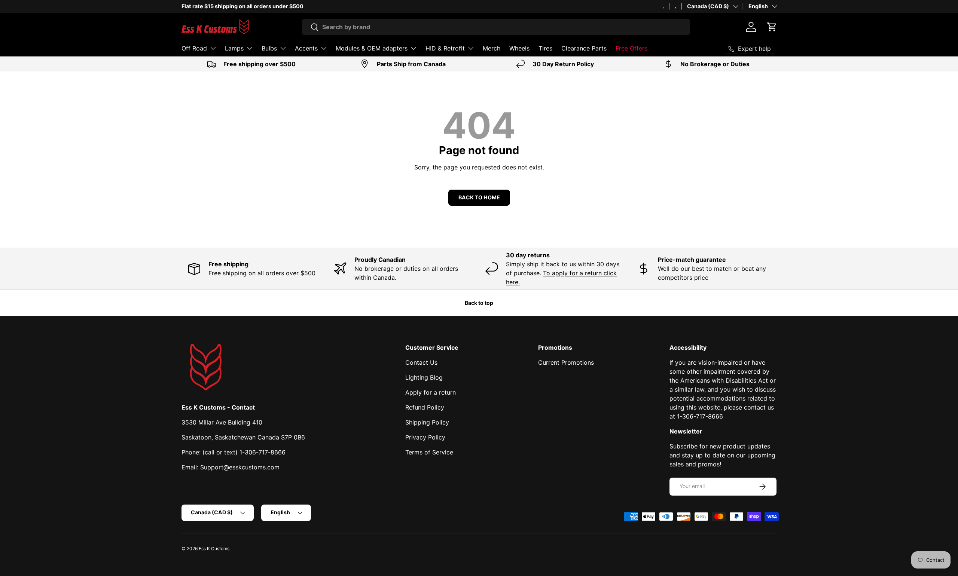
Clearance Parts (584, 48)
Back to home (479, 197)
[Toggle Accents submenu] (323, 48)
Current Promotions (566, 362)
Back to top (479, 303)
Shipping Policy (427, 422)
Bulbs (269, 48)
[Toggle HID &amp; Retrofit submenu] (470, 48)
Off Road (194, 48)
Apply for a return (430, 392)
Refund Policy (424, 407)
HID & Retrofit (445, 48)
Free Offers (631, 48)
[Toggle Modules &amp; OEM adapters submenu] (413, 48)
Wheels (519, 48)
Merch (491, 48)
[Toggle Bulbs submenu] (282, 48)
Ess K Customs (214, 548)
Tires (545, 48)
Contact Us (421, 362)
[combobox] (496, 27)
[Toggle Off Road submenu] (212, 48)
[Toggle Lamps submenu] (249, 48)
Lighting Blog (424, 377)
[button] (772, 27)
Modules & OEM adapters (372, 48)
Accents (306, 48)
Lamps (234, 48)
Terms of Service (429, 452)
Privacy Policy (425, 437)
